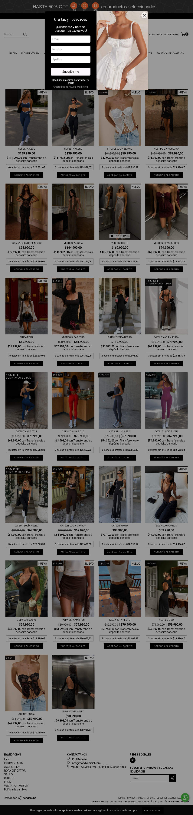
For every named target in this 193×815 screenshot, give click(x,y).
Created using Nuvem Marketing (70, 86)
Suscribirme (70, 71)
